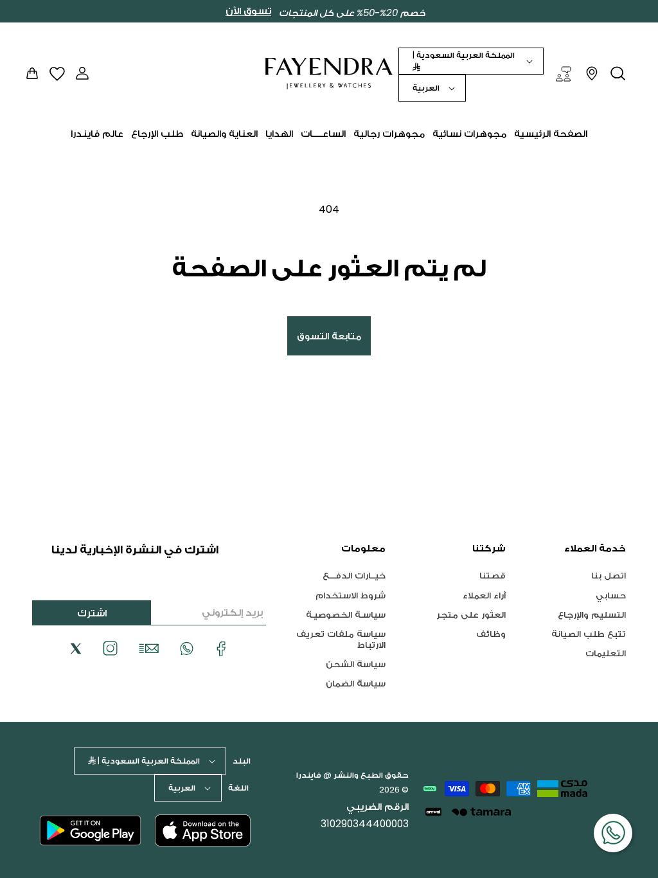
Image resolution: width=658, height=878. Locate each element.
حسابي (611, 595)
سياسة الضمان (356, 683)
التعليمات (605, 653)
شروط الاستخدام (351, 595)
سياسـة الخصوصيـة (346, 614)
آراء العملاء (484, 595)
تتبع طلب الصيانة (588, 633)
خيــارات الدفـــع (354, 575)
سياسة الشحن (356, 664)
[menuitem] (550, 134)
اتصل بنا (608, 575)
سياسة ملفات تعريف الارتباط (341, 638)
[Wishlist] (57, 74)
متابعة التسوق (329, 336)
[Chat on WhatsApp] (613, 833)
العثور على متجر (471, 614)
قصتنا (492, 575)
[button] (618, 73)
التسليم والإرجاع (592, 614)
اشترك (92, 612)
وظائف (491, 633)
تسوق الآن (248, 11)
